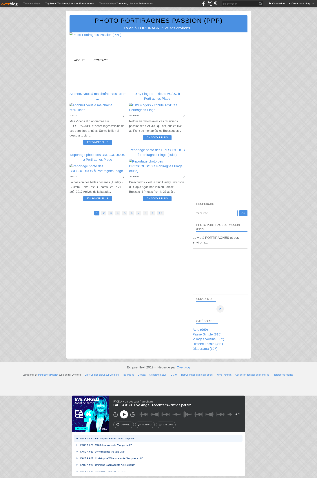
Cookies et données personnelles (252, 375)
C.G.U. (174, 375)
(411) (208, 344)
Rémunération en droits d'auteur (197, 375)
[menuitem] (80, 60)
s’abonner (126, 425)
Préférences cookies (283, 375)
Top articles (128, 375)
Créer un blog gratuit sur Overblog (102, 375)
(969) (200, 329)
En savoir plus (97, 142)
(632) (208, 339)
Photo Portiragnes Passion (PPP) (159, 20)
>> (160, 213)
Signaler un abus (158, 375)
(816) (207, 334)
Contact (101, 60)
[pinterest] (215, 3)
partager (147, 425)
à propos (168, 425)
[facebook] (203, 3)
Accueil (80, 60)
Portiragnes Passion (48, 375)
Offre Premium (224, 375)
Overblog (183, 367)
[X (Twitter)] (209, 3)
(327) (205, 348)
